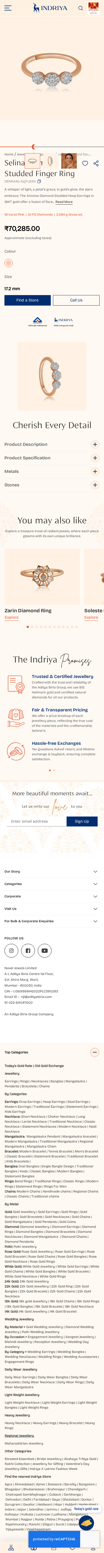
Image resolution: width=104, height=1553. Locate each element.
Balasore (55, 1484)
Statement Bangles (19, 1176)
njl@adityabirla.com (36, 997)
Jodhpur (67, 1509)
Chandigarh (77, 1489)
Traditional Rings (48, 1181)
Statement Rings (29, 1186)
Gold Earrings (48, 1212)
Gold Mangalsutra (18, 1222)
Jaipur (21, 1509)
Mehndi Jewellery (18, 1342)
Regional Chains (85, 1191)
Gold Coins (67, 1222)
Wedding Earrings (41, 1352)
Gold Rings (69, 1212)
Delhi (27, 1499)
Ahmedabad (24, 1484)
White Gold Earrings (72, 1266)
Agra (8, 1484)
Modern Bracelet (32, 1151)
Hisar (58, 1504)
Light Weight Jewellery (22, 1395)
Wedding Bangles (70, 1352)
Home (9, 154)
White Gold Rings (53, 1276)
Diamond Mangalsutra (41, 1237)
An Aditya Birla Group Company (29, 1014)
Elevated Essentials (19, 1459)
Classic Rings (73, 1181)
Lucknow (43, 1514)
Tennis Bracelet (60, 1151)
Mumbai (12, 1519)
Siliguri (47, 1524)
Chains (44, 1086)
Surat (60, 1524)
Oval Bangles (29, 1166)
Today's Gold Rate (18, 1066)
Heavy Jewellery (17, 1415)
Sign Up (82, 821)
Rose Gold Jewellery (37, 1251)
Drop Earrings (29, 1102)
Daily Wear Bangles (53, 1377)
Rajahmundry (16, 1524)
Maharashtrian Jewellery (24, 1443)
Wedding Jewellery (19, 1319)
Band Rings (23, 1181)
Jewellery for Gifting (47, 1464)
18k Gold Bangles (19, 1306)
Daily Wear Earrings (20, 1377)
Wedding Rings (49, 1357)
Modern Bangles (70, 1171)
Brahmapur (56, 1489)
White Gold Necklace (21, 1276)
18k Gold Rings (88, 1301)
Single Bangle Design (57, 1166)
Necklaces (39, 1081)
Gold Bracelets (31, 1217)
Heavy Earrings (44, 1423)
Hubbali (71, 1504)
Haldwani (44, 1504)
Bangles (56, 1081)
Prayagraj (65, 1519)
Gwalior (29, 1504)
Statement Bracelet (49, 1156)
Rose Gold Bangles (72, 1256)
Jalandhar (36, 1509)
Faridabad (41, 1499)
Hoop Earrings (54, 1102)
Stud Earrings (77, 1102)
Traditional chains (45, 1196)
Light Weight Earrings (58, 1402)
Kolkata (27, 1514)
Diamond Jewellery (34, 1227)
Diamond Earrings (66, 1227)
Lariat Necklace (34, 1121)
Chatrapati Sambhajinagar (26, 1494)
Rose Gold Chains (41, 1256)
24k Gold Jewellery (34, 1281)
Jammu (51, 1509)
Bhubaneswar (34, 1489)
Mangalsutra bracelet (79, 1136)
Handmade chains (57, 1191)
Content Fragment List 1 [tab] (50, 770)
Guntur (86, 1499)
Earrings (11, 1081)
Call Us (76, 300)
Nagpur (26, 1519)
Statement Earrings (81, 1107)
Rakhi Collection (17, 1464)
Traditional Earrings (48, 1107)
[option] (32, 161)
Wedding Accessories (80, 1357)
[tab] (28, 627)
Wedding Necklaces (20, 1357)
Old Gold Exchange (49, 1066)
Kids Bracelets (17, 1161)
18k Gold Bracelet (48, 1306)
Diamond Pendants (19, 1242)
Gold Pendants (46, 1222)
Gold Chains (81, 1217)
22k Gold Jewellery (34, 1286)
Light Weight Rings (34, 1407)
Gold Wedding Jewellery (44, 1327)
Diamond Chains (74, 1237)
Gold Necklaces (57, 1217)
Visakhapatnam (39, 1529)
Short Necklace (33, 1117)
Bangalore (87, 1484)
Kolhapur (12, 1514)
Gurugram (13, 1504)
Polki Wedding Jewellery (40, 1332)
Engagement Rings (19, 1362)
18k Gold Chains (62, 1301)
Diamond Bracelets (60, 1232)
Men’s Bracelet (86, 1151)
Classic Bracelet (19, 1156)
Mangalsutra (75, 1081)
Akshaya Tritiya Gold (80, 1459)
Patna (51, 1519)
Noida (39, 1519)
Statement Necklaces (39, 1126)
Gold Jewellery (24, 1212)
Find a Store (27, 300)
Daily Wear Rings (70, 1382)
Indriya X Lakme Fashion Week (54, 1469)
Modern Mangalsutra (21, 1141)
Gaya (56, 1499)
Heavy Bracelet (71, 1423)
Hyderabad (87, 1504)
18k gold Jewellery (33, 1301)
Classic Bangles (42, 1171)
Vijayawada (15, 1529)
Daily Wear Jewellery (21, 1369)
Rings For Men (55, 1186)
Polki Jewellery (25, 1247)
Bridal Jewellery (49, 1459)
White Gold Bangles (40, 1271)
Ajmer (40, 1484)
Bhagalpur (13, 1489)
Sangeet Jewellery (79, 1337)
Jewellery (12, 1073)
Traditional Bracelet (82, 1156)
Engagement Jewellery (45, 1337)
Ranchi (34, 1524)
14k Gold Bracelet (63, 1311)
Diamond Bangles (29, 1232)
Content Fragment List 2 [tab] (54, 770)
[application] (52, 68)
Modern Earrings (18, 1107)
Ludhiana (59, 1514)
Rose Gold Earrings (70, 1251)
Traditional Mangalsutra (58, 1141)
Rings (24, 1081)
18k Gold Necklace (79, 1306)
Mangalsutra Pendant (43, 1136)
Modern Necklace (73, 1126)
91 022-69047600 (18, 1003)
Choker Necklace (61, 1117)
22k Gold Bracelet (33, 1291)
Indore (10, 1509)
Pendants (12, 1086)
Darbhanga (72, 1494)
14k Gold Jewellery (33, 1311)
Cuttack (55, 1494)
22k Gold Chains (62, 1291)
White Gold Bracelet (73, 1271)
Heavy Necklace (17, 1423)
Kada (24, 1171)
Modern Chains (28, 1191)
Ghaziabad (70, 1499)
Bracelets (29, 1086)
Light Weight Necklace (22, 1402)
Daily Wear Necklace (38, 1382)
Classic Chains (17, 1196)
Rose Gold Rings (42, 1261)
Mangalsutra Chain (41, 1146)
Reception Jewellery (50, 1342)
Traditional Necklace (65, 1121)
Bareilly (70, 1484)
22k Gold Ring (62, 1286)
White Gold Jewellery (39, 1266)
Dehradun (13, 1499)
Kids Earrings (15, 1112)
